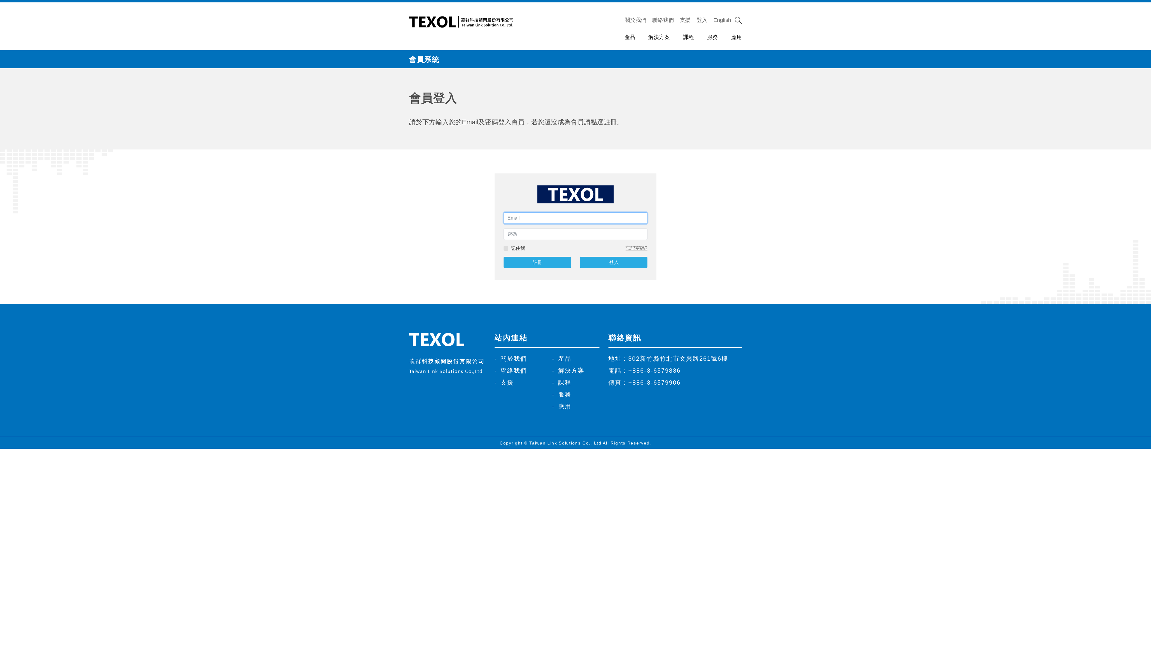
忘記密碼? (636, 248)
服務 (712, 37)
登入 (702, 20)
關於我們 (635, 20)
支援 (685, 20)
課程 (688, 37)
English (722, 20)
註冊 (537, 262)
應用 (736, 37)
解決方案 (659, 37)
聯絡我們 (663, 20)
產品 (629, 37)
